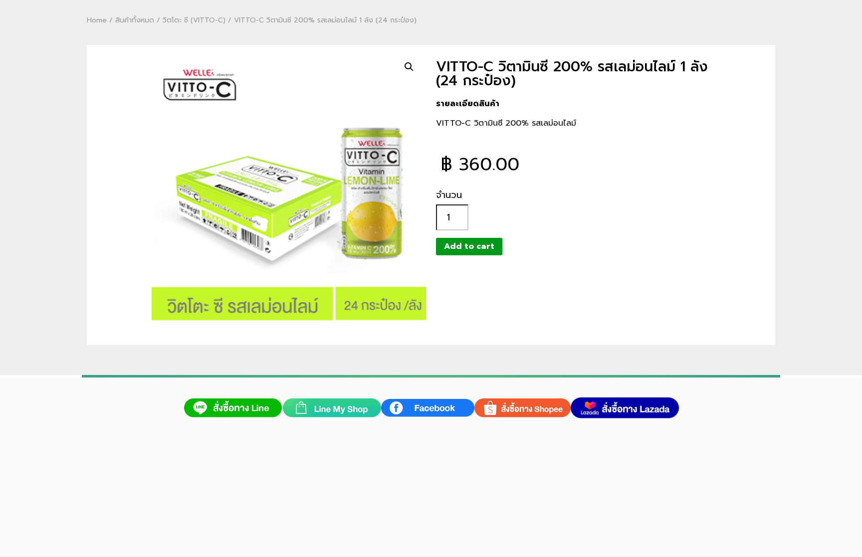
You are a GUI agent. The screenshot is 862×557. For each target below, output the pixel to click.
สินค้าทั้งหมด (134, 20)
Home (97, 20)
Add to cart (469, 246)
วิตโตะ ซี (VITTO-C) (194, 20)
